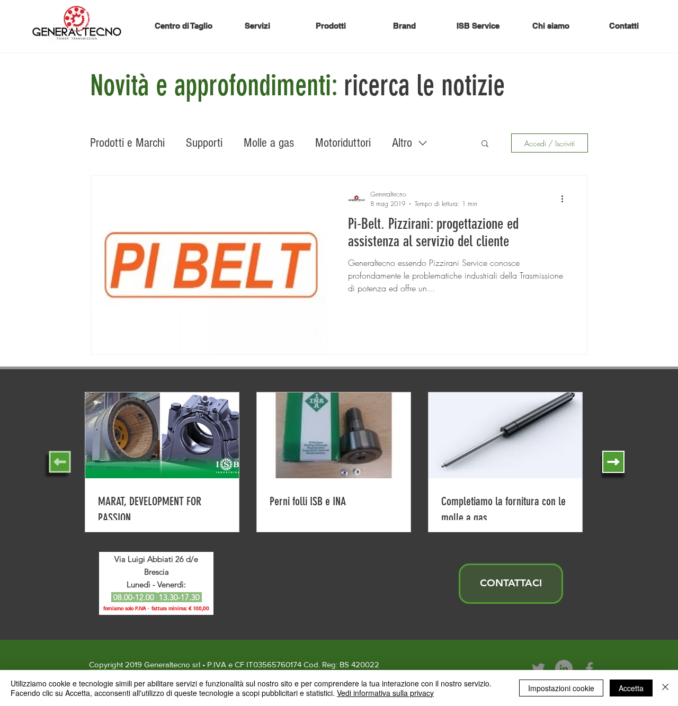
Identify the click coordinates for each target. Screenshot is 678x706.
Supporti (204, 143)
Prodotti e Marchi (127, 143)
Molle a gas (269, 143)
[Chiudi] (665, 688)
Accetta (631, 688)
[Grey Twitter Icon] (538, 668)
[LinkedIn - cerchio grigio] (564, 668)
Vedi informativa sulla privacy (385, 692)
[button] (485, 144)
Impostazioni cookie (561, 688)
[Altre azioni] (565, 198)
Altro (402, 143)
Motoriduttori (343, 143)
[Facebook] (589, 668)
